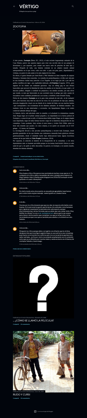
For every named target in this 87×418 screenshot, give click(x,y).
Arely (20, 202)
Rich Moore (38, 159)
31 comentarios (25, 324)
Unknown (22, 188)
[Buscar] (73, 6)
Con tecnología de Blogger (45, 411)
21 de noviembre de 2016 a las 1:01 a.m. (30, 244)
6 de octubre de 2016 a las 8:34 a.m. (29, 222)
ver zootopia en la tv (46, 213)
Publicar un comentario (22, 249)
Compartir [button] (16, 156)
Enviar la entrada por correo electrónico (32, 156)
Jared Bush (31, 159)
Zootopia (45, 159)
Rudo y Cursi (21, 394)
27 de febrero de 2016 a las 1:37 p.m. (29, 196)
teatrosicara (23, 170)
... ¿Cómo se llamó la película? (33, 320)
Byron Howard (23, 159)
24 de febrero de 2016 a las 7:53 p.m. (29, 182)
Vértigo (29, 6)
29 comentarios (25, 398)
